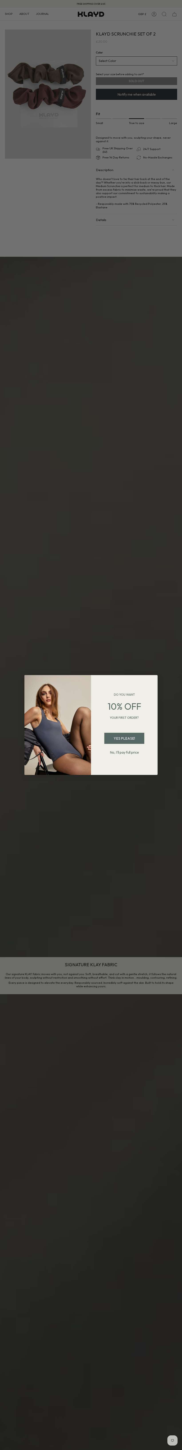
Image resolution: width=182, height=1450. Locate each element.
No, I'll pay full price (124, 752)
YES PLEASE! (124, 738)
